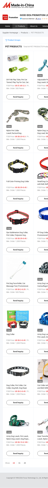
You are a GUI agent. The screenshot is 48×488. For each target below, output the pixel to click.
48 (25, 463)
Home (7, 26)
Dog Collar (10, 334)
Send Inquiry (18, 97)
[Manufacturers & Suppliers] (19, 5)
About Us (33, 26)
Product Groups (13, 40)
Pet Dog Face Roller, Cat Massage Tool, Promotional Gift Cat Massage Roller (17, 286)
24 (14, 463)
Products (21, 26)
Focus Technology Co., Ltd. (32, 478)
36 (19, 463)
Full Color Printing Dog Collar (17, 181)
